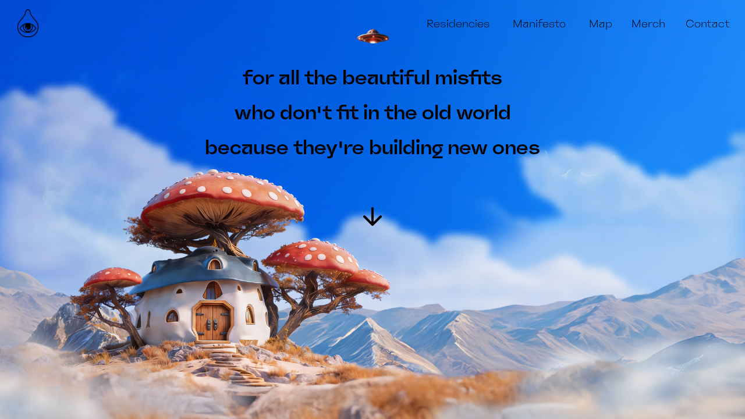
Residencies (458, 24)
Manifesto (539, 24)
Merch (648, 24)
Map (600, 24)
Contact (708, 24)
